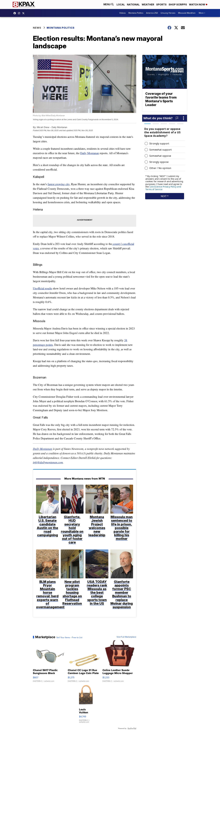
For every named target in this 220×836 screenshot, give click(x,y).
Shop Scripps (178, 4)
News (37, 27)
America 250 (152, 13)
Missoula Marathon (186, 13)
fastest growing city (59, 184)
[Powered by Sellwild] (132, 728)
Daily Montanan (89, 153)
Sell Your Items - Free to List (69, 638)
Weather (148, 4)
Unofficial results (42, 288)
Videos (122, 13)
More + (202, 13)
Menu (107, 4)
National (133, 4)
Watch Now (197, 4)
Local (121, 4)
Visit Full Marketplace (126, 637)
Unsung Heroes (168, 13)
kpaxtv (15, 13)
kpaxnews (24, 13)
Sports (161, 4)
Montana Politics (135, 13)
